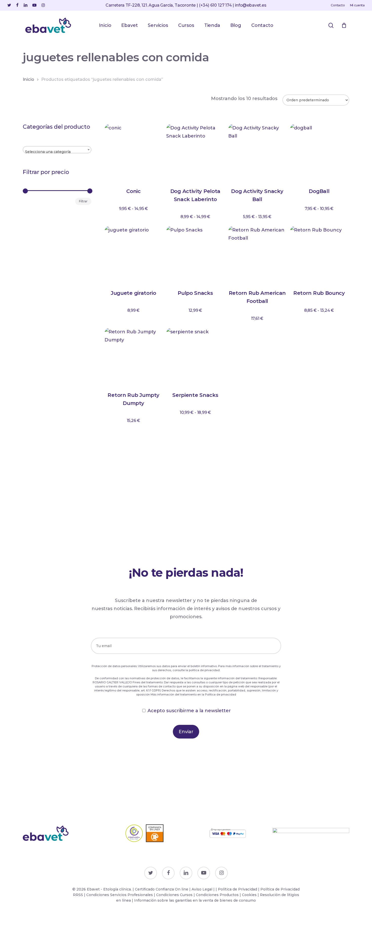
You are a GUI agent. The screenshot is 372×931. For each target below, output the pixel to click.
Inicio (28, 79)
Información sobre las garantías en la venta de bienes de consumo (195, 900)
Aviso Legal (202, 889)
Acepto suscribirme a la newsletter (189, 710)
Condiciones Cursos (175, 895)
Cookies (249, 895)
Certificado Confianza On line (161, 889)
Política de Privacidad (237, 889)
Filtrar (83, 201)
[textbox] (57, 151)
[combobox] (57, 149)
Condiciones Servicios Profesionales (120, 895)
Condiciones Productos (217, 895)
